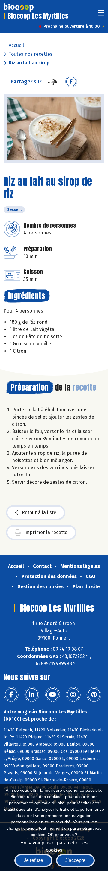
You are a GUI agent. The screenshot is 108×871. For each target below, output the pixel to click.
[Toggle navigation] (101, 14)
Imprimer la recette (46, 532)
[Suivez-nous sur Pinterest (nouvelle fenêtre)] (93, 694)
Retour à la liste (39, 512)
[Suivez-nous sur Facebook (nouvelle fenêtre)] (11, 694)
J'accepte (75, 860)
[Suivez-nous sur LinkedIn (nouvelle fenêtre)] (31, 694)
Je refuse (33, 860)
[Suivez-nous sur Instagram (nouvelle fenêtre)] (73, 694)
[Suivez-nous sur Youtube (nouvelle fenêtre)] (52, 694)
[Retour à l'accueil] (19, 7)
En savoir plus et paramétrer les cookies (54, 845)
